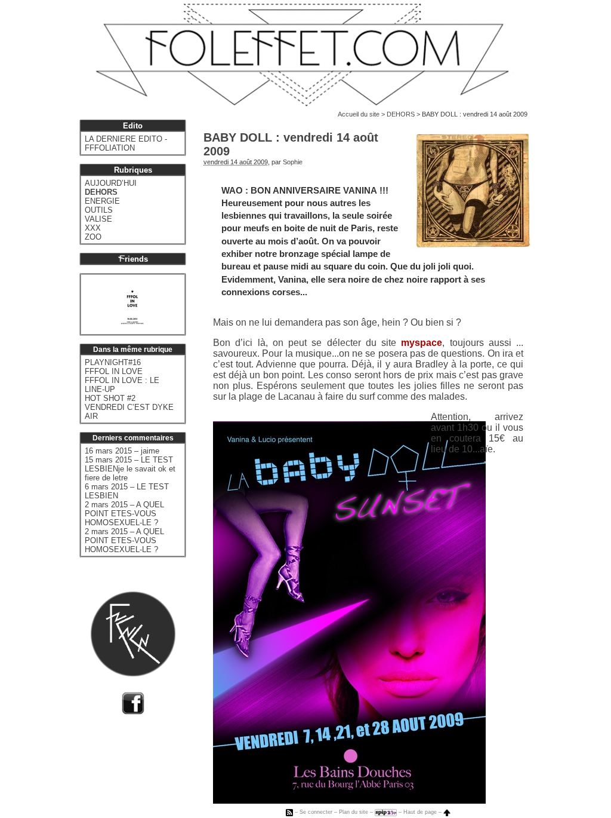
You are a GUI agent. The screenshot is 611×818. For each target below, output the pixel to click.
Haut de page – (423, 812)
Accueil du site (358, 114)
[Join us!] (133, 712)
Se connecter (316, 812)
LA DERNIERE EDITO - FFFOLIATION (126, 143)
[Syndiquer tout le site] (289, 812)
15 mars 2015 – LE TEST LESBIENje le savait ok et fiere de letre (130, 468)
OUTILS (99, 210)
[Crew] (133, 678)
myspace (421, 343)
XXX (93, 227)
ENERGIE (102, 201)
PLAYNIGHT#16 (113, 362)
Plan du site (353, 812)
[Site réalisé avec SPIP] (386, 812)
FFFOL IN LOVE (114, 371)
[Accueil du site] (305, 54)
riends (136, 259)
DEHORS (401, 114)
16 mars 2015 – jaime (122, 450)
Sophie (293, 162)
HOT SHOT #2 (110, 398)
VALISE (98, 219)
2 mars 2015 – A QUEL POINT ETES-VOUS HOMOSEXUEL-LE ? (124, 513)
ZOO (93, 236)
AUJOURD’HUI (111, 183)
